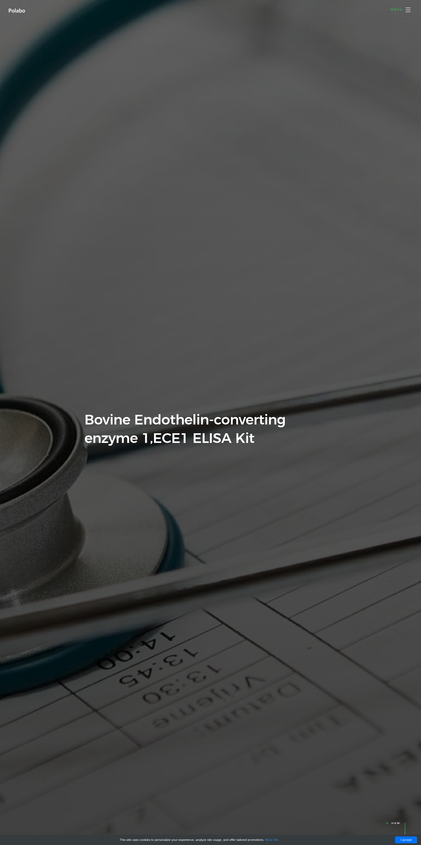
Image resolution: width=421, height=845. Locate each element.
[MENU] (408, 9)
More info (271, 839)
